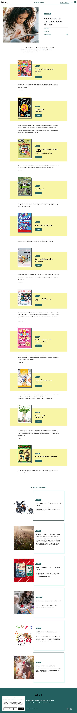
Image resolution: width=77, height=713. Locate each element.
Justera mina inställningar (8, 708)
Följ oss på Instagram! (64, 2)
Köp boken (38, 77)
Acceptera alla (20, 708)
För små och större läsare (39, 2)
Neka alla (15, 708)
